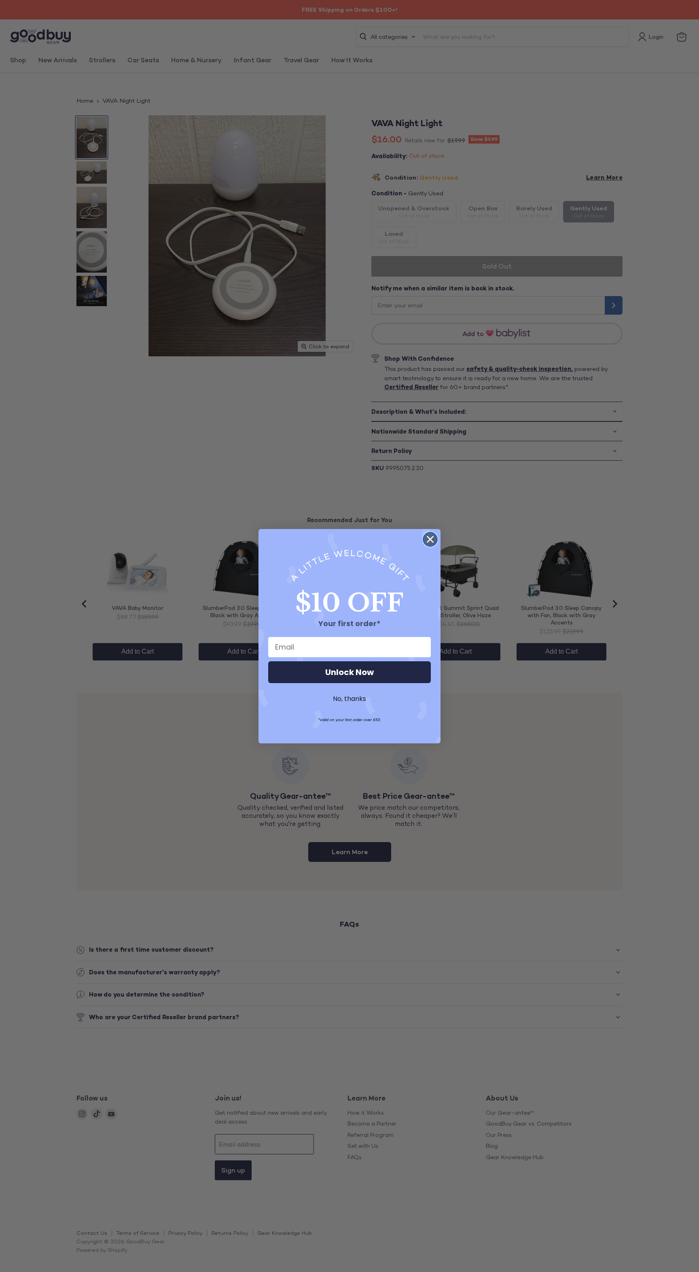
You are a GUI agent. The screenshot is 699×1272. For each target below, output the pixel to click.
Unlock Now (349, 672)
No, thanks (349, 698)
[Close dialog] (430, 539)
